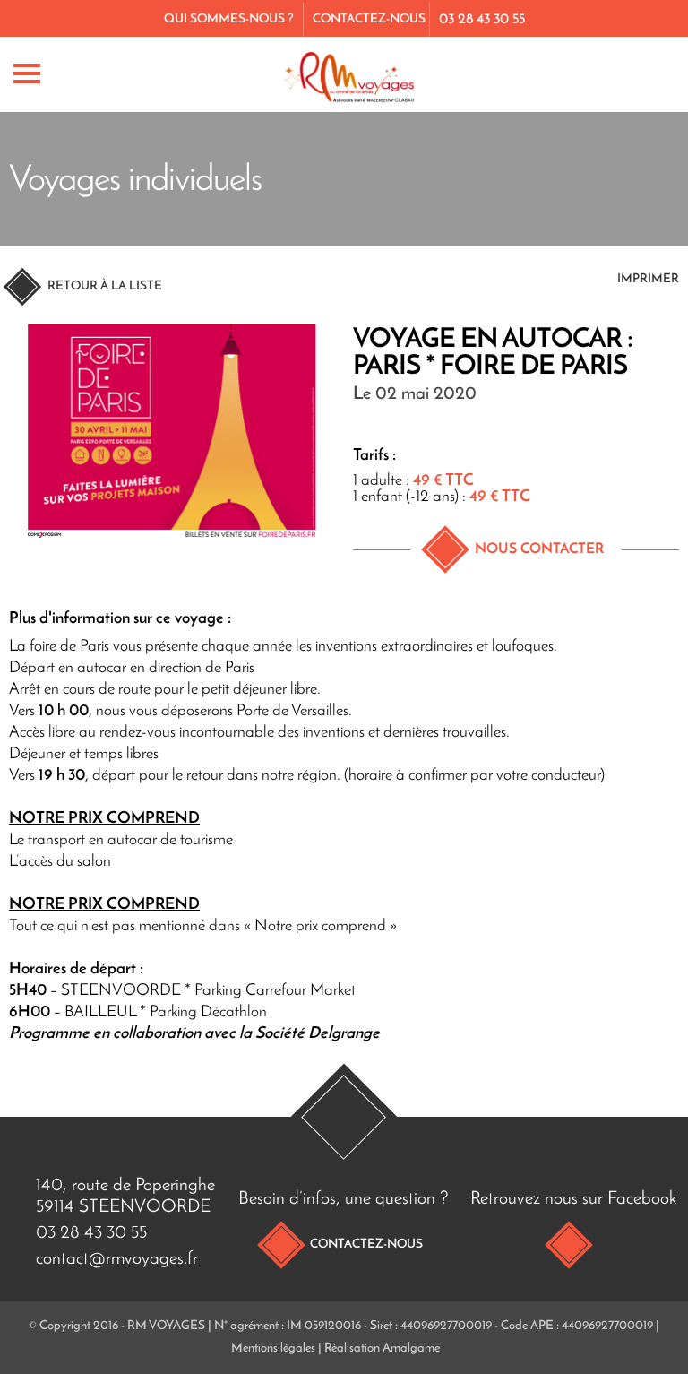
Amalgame (411, 1348)
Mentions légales (273, 1348)
